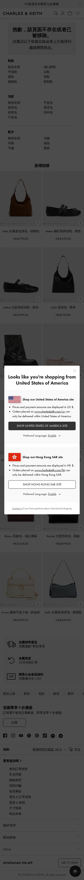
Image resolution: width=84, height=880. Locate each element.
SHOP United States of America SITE (42, 426)
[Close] (75, 371)
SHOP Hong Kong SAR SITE (42, 484)
